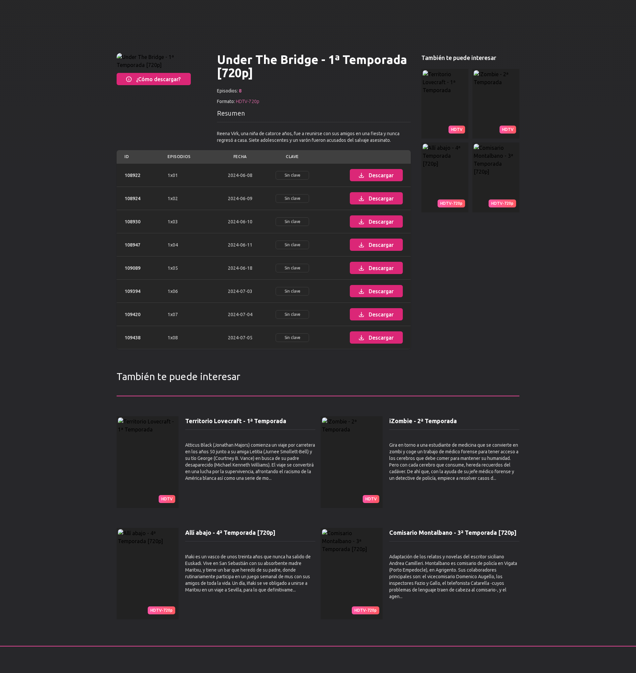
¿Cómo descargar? (158, 79)
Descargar (381, 175)
